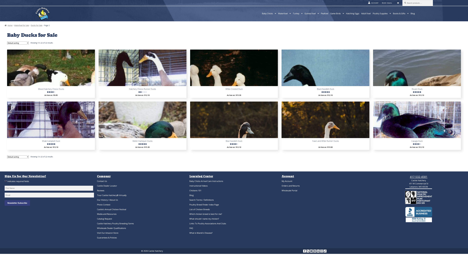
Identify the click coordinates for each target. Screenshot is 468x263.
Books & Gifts (399, 13)
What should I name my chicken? (204, 218)
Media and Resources (107, 214)
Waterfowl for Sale (21, 25)
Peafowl (324, 13)
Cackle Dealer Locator (107, 185)
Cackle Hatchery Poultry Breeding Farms (115, 223)
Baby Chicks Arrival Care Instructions (206, 181)
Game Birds (335, 13)
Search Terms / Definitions (201, 200)
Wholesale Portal (289, 190)
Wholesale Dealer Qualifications (111, 228)
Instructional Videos (198, 185)
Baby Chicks (267, 13)
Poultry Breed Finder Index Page (204, 204)
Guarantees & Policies (107, 237)
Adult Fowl (366, 13)
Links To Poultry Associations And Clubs (207, 223)
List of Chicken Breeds (199, 209)
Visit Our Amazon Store (107, 233)
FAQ (191, 228)
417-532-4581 (418, 176)
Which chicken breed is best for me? (205, 214)
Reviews (100, 190)
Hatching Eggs (352, 13)
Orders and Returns (291, 185)
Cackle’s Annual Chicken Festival (111, 209)
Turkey (296, 13)
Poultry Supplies (380, 13)
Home (10, 25)
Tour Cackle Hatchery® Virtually (112, 195)
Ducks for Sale (36, 25)
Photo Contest (103, 204)
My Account (287, 181)
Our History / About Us (107, 200)
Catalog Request (104, 218)
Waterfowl (283, 13)
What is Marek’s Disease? (201, 233)
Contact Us (102, 181)
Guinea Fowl (310, 13)
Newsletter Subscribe (17, 203)
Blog (413, 13)
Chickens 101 (195, 190)
